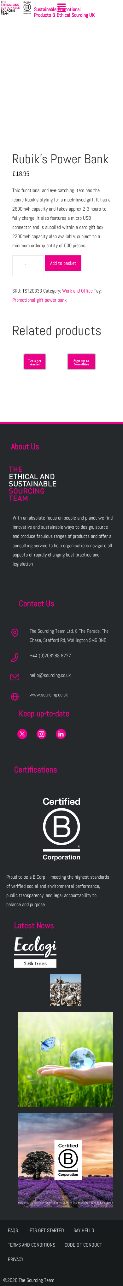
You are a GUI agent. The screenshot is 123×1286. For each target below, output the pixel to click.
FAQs (13, 1230)
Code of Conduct (83, 1245)
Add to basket (63, 263)
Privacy (15, 1259)
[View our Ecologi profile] (35, 952)
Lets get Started (45, 1230)
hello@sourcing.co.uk (50, 675)
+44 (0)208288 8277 (50, 655)
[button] (61, 8)
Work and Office (77, 291)
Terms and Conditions (31, 1245)
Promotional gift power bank (39, 300)
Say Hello (83, 1230)
